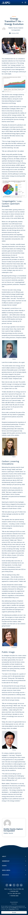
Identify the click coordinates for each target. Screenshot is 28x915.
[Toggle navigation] (25, 2)
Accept (14, 912)
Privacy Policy (12, 909)
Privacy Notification (14, 902)
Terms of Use (14, 904)
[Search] (22, 2)
